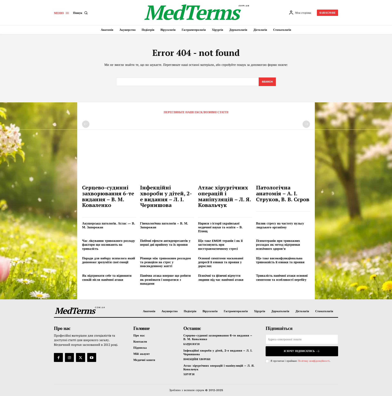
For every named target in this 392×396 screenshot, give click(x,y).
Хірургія (189, 374)
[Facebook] (58, 357)
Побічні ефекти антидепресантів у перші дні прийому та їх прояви (165, 243)
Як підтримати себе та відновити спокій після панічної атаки (106, 277)
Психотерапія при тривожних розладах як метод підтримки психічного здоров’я (278, 244)
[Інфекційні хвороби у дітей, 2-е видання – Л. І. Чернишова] (167, 162)
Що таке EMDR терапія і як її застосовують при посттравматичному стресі (220, 244)
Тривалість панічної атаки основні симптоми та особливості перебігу (281, 277)
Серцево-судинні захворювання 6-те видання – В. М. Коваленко (108, 196)
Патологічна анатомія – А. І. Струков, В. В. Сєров (282, 193)
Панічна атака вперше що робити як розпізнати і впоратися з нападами (165, 279)
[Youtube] (91, 357)
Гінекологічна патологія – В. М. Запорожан (164, 225)
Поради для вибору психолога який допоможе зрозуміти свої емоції (108, 260)
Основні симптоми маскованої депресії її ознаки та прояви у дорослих (220, 262)
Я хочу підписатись (299, 351)
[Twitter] (80, 357)
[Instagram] (69, 357)
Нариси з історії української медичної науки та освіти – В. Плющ (220, 227)
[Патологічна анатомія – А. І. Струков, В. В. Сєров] (283, 162)
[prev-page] (85, 124)
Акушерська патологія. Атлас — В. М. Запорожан (108, 225)
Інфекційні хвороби (196, 359)
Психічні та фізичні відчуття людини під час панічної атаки (220, 277)
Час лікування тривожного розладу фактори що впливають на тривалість (108, 244)
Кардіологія (191, 344)
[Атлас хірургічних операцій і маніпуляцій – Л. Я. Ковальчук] (225, 162)
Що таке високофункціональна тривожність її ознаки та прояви (280, 260)
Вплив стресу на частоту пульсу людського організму (280, 225)
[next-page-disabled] (306, 124)
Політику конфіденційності (314, 360)
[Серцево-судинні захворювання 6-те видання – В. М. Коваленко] (109, 162)
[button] (81, 13)
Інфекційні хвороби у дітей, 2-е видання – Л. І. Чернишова (166, 196)
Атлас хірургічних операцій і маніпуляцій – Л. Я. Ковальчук (224, 196)
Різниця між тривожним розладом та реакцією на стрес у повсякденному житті (165, 262)
